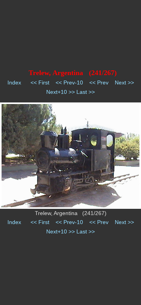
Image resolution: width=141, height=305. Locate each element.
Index (14, 82)
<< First (40, 82)
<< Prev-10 (69, 82)
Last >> (85, 92)
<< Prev (98, 82)
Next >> (124, 82)
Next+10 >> (60, 92)
